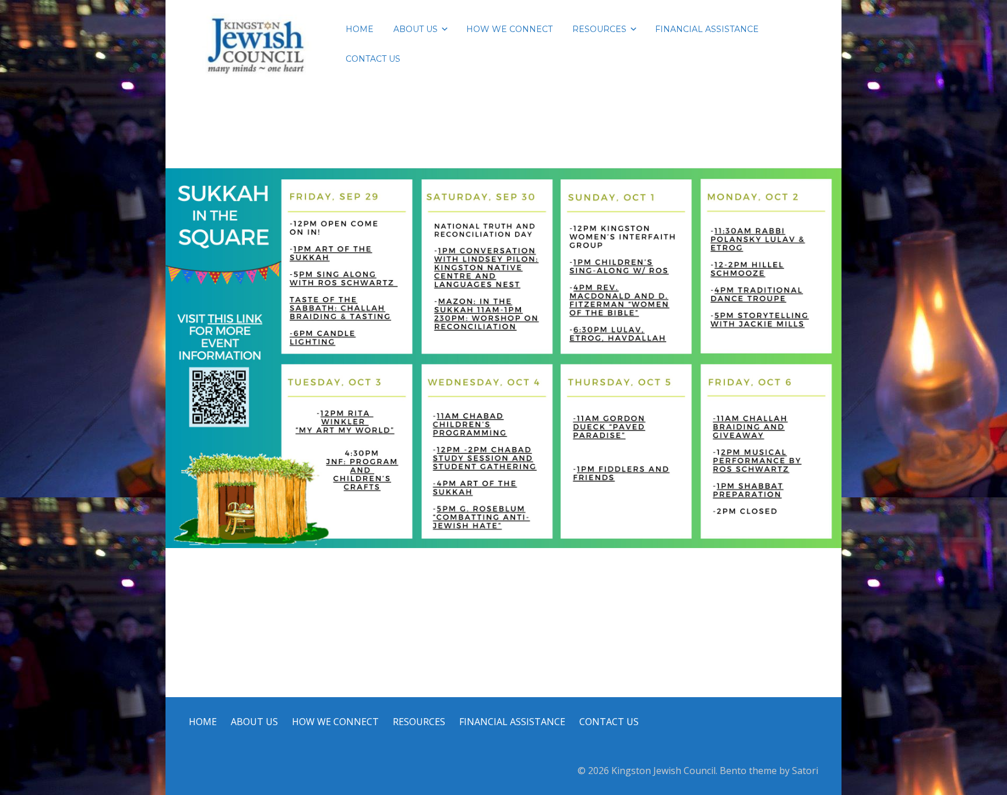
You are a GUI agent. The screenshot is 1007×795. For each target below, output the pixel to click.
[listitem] (488, 313)
